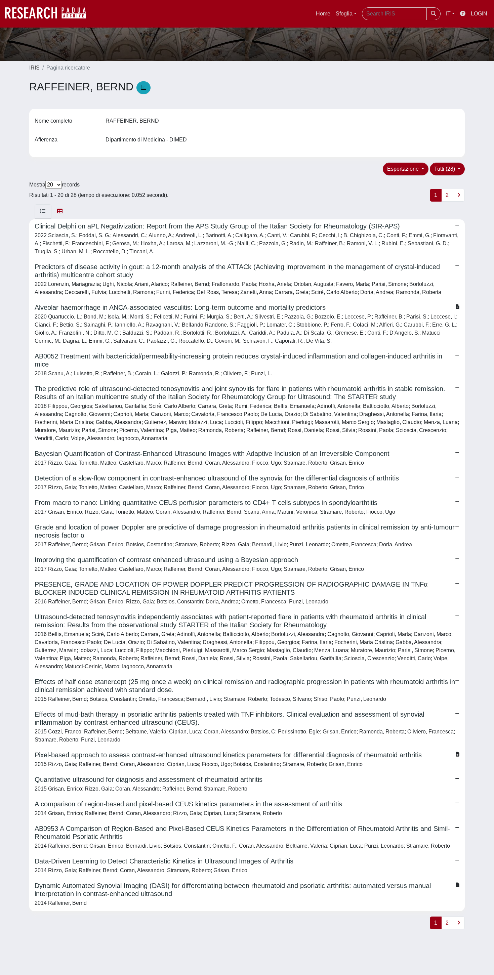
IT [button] (448, 13)
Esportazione (403, 169)
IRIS (34, 68)
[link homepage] (48, 14)
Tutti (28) (445, 169)
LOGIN (479, 13)
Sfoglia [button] (344, 13)
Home (323, 13)
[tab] (43, 211)
